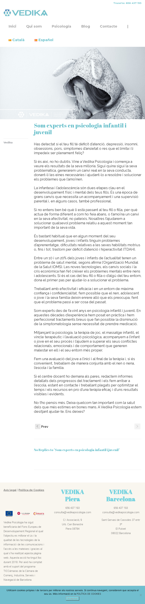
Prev (42, 426)
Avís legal (10, 490)
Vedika (8, 142)
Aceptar (72, 598)
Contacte (108, 26)
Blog (85, 26)
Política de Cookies (31, 490)
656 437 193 (72, 508)
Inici (12, 26)
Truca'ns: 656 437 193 (127, 3)
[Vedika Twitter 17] (72, 83)
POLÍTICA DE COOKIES (89, 593)
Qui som (34, 26)
